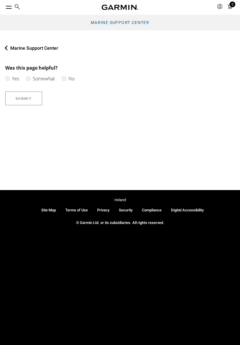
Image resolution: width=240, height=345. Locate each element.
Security (126, 210)
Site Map (48, 210)
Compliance (152, 210)
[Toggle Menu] (3, 6)
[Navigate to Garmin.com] (120, 7)
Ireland (120, 200)
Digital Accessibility (187, 210)
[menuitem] (17, 7)
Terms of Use (76, 210)
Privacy (103, 210)
